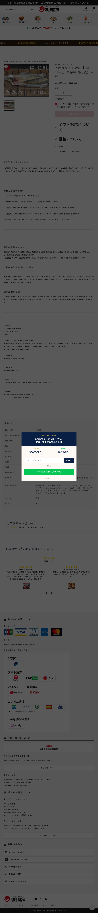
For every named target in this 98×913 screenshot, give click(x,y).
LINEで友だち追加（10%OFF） (49, 471)
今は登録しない (49, 478)
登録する (69, 460)
